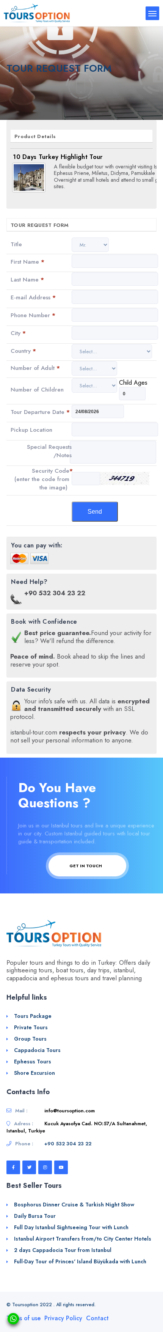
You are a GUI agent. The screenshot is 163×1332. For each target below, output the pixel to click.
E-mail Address (33, 297)
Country (23, 351)
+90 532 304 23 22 (67, 1143)
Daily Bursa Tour (35, 1216)
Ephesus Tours (32, 1061)
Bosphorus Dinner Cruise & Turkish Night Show (74, 1204)
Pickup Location (31, 430)
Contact (97, 1318)
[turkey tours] (37, 12)
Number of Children (37, 389)
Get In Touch (86, 866)
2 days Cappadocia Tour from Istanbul (62, 1250)
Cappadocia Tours (37, 1050)
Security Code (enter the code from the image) (43, 479)
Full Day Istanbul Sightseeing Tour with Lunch (71, 1227)
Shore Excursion (34, 1073)
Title (16, 244)
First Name (27, 262)
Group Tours (30, 1039)
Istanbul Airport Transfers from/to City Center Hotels (82, 1238)
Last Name (27, 279)
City (18, 333)
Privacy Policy (63, 1318)
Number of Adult (35, 368)
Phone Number (33, 315)
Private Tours (31, 1027)
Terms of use (23, 1318)
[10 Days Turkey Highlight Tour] (28, 177)
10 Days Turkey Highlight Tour (57, 157)
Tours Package (33, 1016)
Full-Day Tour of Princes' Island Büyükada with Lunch (80, 1261)
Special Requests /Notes (49, 451)
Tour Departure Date (40, 412)
